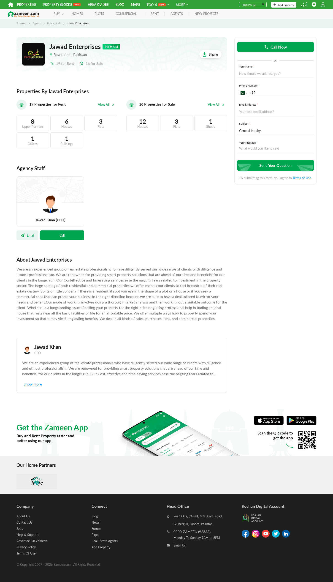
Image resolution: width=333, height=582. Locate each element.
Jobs (19, 528)
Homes (77, 13)
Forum (96, 528)
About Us (23, 516)
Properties (26, 4)
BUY (57, 13)
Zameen (21, 23)
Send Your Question (275, 165)
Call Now (279, 47)
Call (62, 235)
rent (155, 14)
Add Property (286, 5)
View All (103, 104)
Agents (36, 23)
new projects (206, 14)
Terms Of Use (25, 553)
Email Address (248, 104)
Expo (95, 535)
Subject (244, 123)
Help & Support (27, 535)
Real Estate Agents (105, 541)
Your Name (246, 66)
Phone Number (249, 85)
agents (177, 14)
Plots (99, 13)
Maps (135, 4)
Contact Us (24, 522)
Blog (120, 4)
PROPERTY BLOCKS (57, 4)
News (96, 522)
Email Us (179, 545)
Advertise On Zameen (31, 541)
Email (30, 235)
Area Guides (98, 4)
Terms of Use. (302, 178)
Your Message (248, 142)
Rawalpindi (54, 23)
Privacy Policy (26, 547)
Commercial (126, 13)
